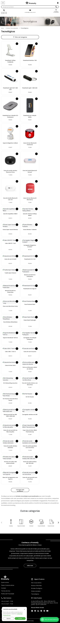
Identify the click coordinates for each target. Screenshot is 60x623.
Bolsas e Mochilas (36, 585)
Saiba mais (30, 565)
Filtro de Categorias (21, 37)
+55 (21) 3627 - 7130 (7, 601)
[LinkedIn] (38, 611)
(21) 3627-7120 (4, 13)
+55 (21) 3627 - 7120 (7, 604)
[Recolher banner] (24, 609)
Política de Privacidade (7, 594)
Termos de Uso (5, 591)
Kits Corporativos (36, 583)
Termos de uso (6, 615)
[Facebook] (35, 611)
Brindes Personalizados (12, 28)
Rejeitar (9, 618)
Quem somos (5, 582)
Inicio (2, 28)
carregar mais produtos (20, 490)
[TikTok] (41, 611)
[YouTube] (47, 611)
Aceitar (20, 618)
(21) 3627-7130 (4, 12)
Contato (3, 588)
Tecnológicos (35, 594)
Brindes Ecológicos (36, 588)
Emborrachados (35, 591)
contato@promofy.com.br (30, 12)
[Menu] (3, 2)
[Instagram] (32, 611)
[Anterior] (1, 522)
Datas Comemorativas (7, 585)
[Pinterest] (44, 611)
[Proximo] (58, 522)
